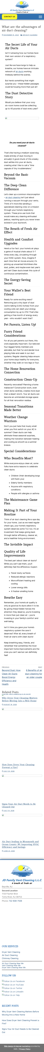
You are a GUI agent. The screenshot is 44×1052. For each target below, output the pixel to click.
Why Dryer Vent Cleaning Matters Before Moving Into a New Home (19, 699)
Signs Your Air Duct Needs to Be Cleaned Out (20, 1030)
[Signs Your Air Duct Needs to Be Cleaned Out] (22, 788)
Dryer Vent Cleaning (11, 952)
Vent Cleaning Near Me (11, 965)
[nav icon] (40, 16)
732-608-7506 (15, 901)
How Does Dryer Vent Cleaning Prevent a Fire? (20, 1022)
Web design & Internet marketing (17, 1046)
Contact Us (9, 17)
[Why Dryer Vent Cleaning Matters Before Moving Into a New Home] (22, 695)
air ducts (19, 71)
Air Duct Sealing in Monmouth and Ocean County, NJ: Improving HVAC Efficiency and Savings (20, 844)
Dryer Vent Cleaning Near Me (14, 967)
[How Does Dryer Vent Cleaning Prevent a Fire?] (22, 735)
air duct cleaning (13, 197)
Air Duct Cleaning (29, 35)
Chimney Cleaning (10, 958)
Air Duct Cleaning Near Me (12, 963)
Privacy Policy (24, 1049)
